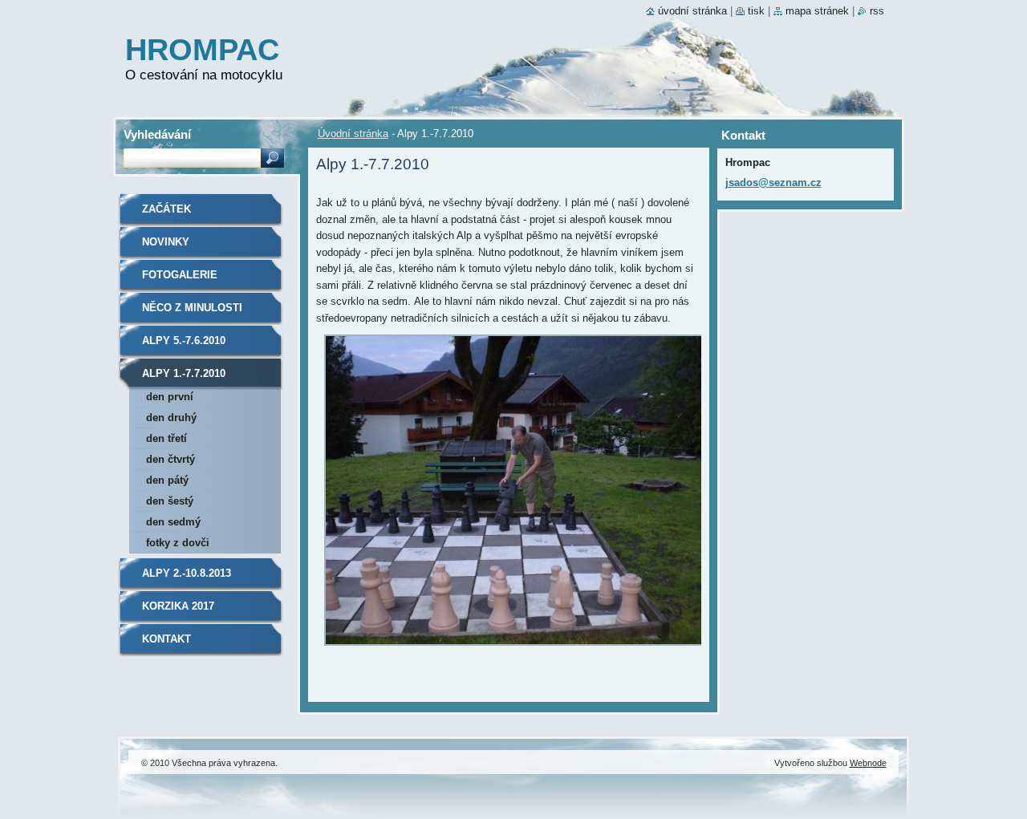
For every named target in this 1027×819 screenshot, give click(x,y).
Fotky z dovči (177, 543)
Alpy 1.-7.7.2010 (183, 373)
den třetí (166, 438)
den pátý (167, 480)
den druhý (171, 418)
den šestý (169, 501)
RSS (877, 11)
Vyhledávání (157, 134)
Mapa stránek (817, 11)
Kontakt (166, 639)
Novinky (165, 242)
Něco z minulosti (192, 308)
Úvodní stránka (353, 134)
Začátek (166, 209)
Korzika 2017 (178, 606)
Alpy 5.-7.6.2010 (183, 340)
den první (169, 397)
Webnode (868, 763)
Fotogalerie (179, 275)
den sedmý (173, 522)
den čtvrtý (170, 459)
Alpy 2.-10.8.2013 (186, 573)
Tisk (756, 11)
